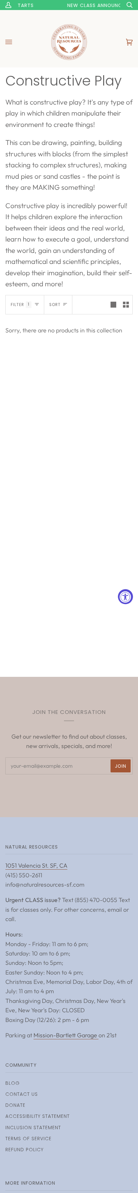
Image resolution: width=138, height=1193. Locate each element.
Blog (12, 1083)
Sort (55, 304)
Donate (15, 1105)
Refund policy (24, 1149)
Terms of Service (28, 1138)
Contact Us (21, 1094)
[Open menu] (15, 42)
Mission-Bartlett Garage (65, 1035)
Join (120, 766)
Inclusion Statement (33, 1127)
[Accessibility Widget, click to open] (125, 596)
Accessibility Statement (37, 1116)
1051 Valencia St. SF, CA (36, 865)
